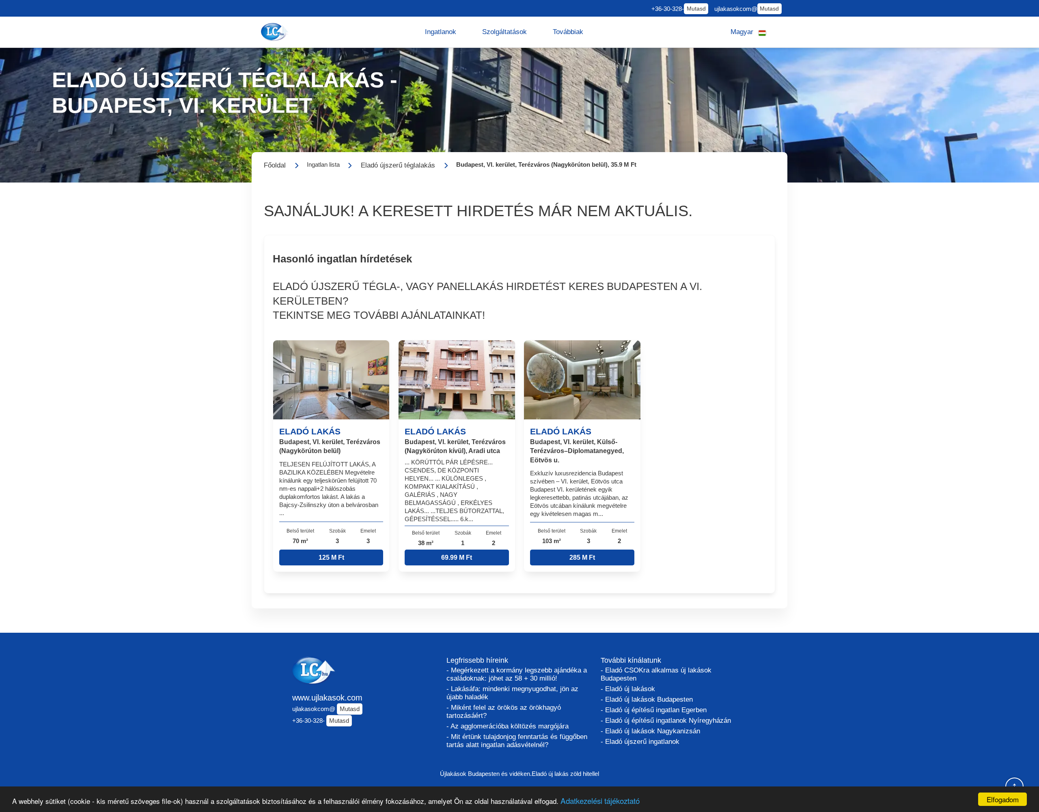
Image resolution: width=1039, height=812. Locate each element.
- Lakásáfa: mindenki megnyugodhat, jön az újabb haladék (512, 693)
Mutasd (696, 9)
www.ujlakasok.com (327, 697)
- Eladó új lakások (628, 689)
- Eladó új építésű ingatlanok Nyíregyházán (666, 720)
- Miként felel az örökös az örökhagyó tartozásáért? (503, 712)
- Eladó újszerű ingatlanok (640, 741)
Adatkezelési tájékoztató (600, 800)
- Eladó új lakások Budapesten (647, 699)
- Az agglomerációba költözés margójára (507, 726)
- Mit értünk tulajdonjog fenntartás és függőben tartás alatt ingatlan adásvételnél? (516, 741)
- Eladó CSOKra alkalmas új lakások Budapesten (656, 674)
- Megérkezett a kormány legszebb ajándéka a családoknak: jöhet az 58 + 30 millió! (516, 674)
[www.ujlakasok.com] (275, 32)
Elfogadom (1003, 799)
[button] (440, 32)
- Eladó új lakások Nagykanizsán (650, 731)
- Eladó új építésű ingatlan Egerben (654, 710)
